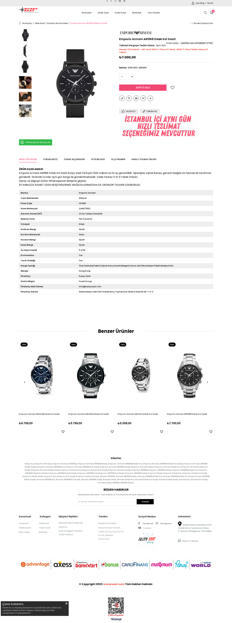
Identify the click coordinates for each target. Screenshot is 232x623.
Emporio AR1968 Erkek (160, 470)
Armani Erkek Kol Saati (146, 479)
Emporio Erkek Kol (172, 473)
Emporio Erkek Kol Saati (194, 473)
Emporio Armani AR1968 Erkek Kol (125, 463)
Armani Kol (184, 479)
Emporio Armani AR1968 (64, 463)
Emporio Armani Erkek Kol (167, 466)
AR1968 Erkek (126, 482)
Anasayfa (87, 12)
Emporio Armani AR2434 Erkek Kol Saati (138, 414)
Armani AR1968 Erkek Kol (150, 476)
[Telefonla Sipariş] (122, 98)
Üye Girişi (200, 3)
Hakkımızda (25, 527)
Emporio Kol (50, 476)
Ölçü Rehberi (118, 159)
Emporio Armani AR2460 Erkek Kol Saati (88, 414)
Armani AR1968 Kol (45, 479)
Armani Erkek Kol (125, 479)
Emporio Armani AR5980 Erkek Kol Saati (187, 414)
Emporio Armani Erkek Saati (45, 470)
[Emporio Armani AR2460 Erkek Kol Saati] (91, 375)
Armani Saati (104, 482)
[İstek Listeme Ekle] (136, 98)
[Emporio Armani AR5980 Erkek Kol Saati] (190, 375)
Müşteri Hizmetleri (107, 523)
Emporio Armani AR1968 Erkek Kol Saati (162, 463)
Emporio (29, 463)
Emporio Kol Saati (66, 476)
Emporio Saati (83, 476)
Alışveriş (63, 526)
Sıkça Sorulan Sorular (109, 527)
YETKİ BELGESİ (98, 159)
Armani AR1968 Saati (91, 479)
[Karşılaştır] (143, 98)
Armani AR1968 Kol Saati (68, 479)
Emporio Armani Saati (119, 470)
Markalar (136, 12)
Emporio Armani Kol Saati (94, 470)
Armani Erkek (109, 479)
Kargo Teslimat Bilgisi (143, 159)
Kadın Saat (120, 12)
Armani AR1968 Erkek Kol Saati (178, 476)
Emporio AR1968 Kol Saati (111, 473)
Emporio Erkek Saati (33, 476)
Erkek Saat (103, 12)
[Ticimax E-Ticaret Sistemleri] (116, 619)
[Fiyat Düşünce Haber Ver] (150, 98)
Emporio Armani (42, 463)
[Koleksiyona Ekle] (129, 98)
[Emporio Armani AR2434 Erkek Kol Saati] (141, 375)
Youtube (146, 528)
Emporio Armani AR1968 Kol (51, 466)
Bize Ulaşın (24, 532)
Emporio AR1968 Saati (136, 473)
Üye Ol (210, 3)
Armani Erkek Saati (168, 479)
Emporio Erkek (155, 473)
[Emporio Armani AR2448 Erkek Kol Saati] (42, 375)
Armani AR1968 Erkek (126, 476)
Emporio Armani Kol (70, 470)
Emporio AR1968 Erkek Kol (185, 470)
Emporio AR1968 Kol (87, 473)
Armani (95, 476)
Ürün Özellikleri (28, 159)
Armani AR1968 (107, 476)
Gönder (145, 501)
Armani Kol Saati (199, 479)
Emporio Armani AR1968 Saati (115, 466)
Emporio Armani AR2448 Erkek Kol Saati (39, 414)
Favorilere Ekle (63, 431)
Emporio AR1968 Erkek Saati (62, 473)
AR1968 (115, 482)
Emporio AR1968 (139, 470)
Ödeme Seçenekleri (74, 159)
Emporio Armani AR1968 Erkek (92, 463)
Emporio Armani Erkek (142, 466)
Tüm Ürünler (154, 12)
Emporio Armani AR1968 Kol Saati (82, 466)
